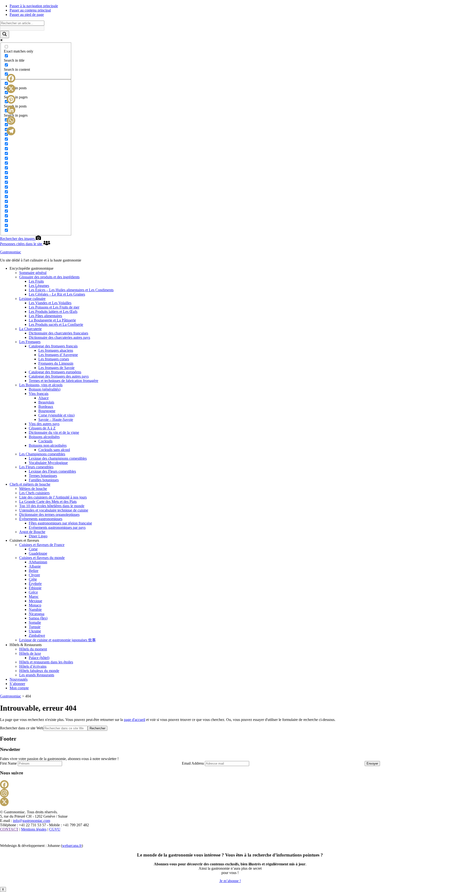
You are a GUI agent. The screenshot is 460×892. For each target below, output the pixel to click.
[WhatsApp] (11, 120)
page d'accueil (134, 720)
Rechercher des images (18, 239)
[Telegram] (11, 131)
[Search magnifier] (4, 34)
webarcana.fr (72, 846)
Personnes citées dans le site (21, 244)
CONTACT (9, 829)
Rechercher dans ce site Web (21, 728)
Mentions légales (33, 829)
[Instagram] (230, 793)
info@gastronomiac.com (31, 821)
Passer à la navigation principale (34, 6)
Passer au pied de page (27, 14)
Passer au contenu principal (30, 10)
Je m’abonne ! (230, 881)
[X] (230, 801)
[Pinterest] (11, 99)
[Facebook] (230, 784)
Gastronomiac (10, 252)
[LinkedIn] (11, 110)
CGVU (54, 829)
